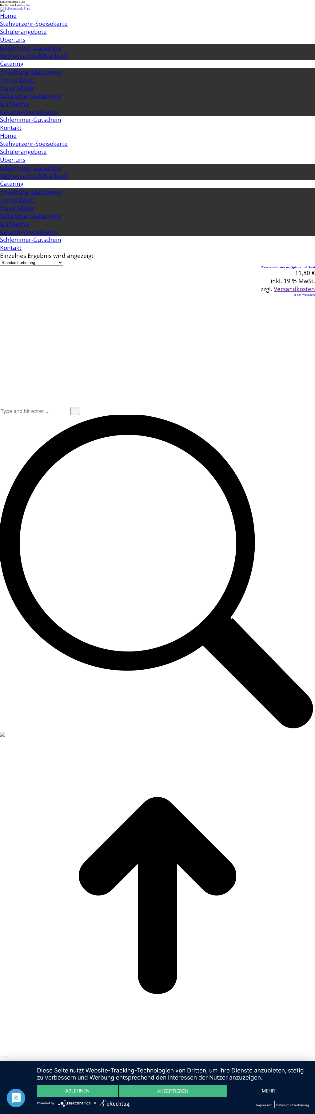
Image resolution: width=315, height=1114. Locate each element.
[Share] (2, 1056)
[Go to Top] (157, 1052)
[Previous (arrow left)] (0, 1059)
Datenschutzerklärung (292, 1105)
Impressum (264, 1105)
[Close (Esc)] (0, 1056)
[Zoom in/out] (7, 1056)
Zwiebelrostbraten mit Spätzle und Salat (288, 267)
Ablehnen (77, 1091)
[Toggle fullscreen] (5, 1056)
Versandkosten (294, 289)
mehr (268, 1091)
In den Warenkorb (304, 294)
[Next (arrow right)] (2, 1059)
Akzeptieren (172, 1091)
